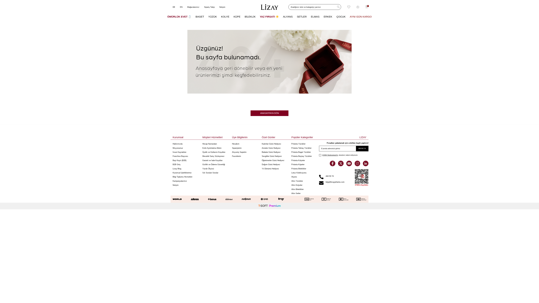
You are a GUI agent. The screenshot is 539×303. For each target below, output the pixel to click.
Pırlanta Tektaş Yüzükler (301, 148)
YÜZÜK (212, 16)
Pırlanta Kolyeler (298, 160)
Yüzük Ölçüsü (208, 169)
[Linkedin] (365, 165)
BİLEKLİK (250, 16)
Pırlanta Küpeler (297, 164)
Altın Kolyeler (296, 185)
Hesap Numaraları (209, 144)
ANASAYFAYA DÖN (269, 113)
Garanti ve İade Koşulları (212, 160)
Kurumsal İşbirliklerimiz (182, 173)
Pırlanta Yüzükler (298, 144)
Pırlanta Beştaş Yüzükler (301, 156)
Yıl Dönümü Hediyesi (270, 169)
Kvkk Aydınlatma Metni (211, 148)
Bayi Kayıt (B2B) (179, 160)
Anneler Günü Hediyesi (271, 148)
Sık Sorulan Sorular (210, 173)
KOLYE (225, 16)
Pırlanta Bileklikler (298, 169)
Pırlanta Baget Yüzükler (301, 152)
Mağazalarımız (193, 7)
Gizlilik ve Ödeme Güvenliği (213, 164)
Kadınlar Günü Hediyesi (271, 144)
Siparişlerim (237, 148)
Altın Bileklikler (297, 189)
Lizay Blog (177, 169)
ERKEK (328, 16)
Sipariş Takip (209, 7)
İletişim (222, 7)
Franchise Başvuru (180, 156)
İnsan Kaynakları (179, 152)
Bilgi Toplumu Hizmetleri (182, 177)
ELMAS (315, 16)
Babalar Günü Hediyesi (271, 152)
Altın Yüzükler (297, 181)
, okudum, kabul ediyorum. (340, 155)
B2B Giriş (177, 164)
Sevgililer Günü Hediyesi (272, 156)
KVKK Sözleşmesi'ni (330, 155)
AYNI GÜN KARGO (361, 16)
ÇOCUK (341, 16)
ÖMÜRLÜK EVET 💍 (179, 16)
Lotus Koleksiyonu (298, 173)
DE (174, 7)
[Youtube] (349, 165)
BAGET (200, 16)
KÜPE (237, 16)
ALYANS (288, 16)
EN (181, 7)
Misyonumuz (178, 148)
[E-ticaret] (269, 206)
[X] (341, 165)
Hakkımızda (177, 144)
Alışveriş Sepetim (239, 152)
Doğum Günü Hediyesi (271, 164)
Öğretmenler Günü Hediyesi (273, 160)
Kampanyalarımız (180, 181)
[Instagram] (358, 165)
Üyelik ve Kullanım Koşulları (213, 152)
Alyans (294, 177)
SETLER (302, 16)
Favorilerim (236, 156)
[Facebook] (333, 165)
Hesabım (235, 144)
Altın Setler (296, 193)
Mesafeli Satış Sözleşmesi (213, 156)
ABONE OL (362, 148)
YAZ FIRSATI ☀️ (269, 16)
